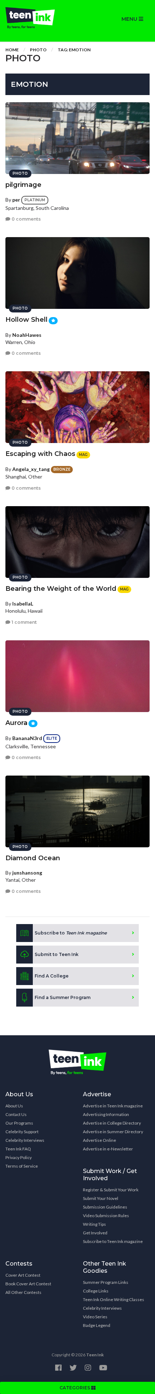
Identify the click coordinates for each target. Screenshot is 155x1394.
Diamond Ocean (32, 858)
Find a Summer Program (62, 997)
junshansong (27, 873)
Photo (38, 49)
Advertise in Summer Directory (113, 1131)
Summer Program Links (105, 1282)
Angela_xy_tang (31, 469)
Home (12, 49)
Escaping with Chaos (40, 454)
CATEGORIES (75, 1387)
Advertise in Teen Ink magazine (113, 1105)
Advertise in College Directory (112, 1123)
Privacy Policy (18, 1157)
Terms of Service (21, 1166)
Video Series (95, 1316)
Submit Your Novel (100, 1198)
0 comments (25, 219)
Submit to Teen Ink (57, 954)
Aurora (16, 723)
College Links (95, 1291)
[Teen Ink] (38, 18)
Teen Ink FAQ (18, 1149)
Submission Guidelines (105, 1207)
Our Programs (19, 1123)
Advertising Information (106, 1114)
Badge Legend (96, 1325)
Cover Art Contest (22, 1275)
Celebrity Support (22, 1131)
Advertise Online (99, 1140)
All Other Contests (23, 1292)
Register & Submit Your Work (110, 1189)
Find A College (51, 976)
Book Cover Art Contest (28, 1283)
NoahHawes (26, 335)
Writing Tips (94, 1224)
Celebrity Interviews (24, 1140)
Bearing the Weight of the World (60, 589)
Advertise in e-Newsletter (108, 1149)
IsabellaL (22, 604)
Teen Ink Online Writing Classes (113, 1299)
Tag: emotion (74, 49)
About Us (14, 1105)
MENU (130, 19)
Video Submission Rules (106, 1215)
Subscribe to (71, 933)
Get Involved (95, 1232)
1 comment (23, 622)
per (16, 200)
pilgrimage (23, 185)
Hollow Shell (26, 320)
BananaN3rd (27, 738)
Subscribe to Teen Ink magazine (113, 1241)
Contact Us (16, 1114)
